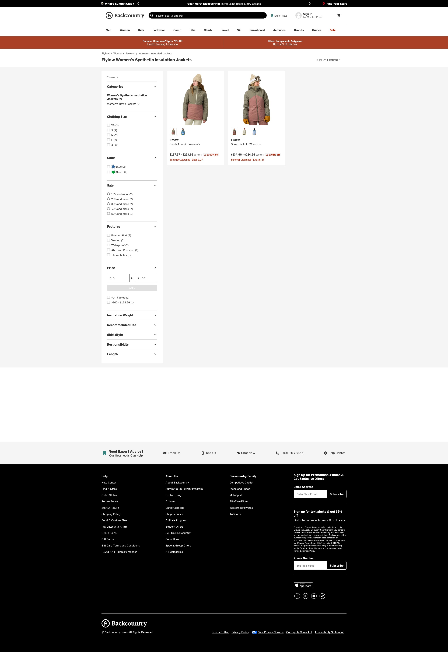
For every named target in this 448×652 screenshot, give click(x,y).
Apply (132, 287)
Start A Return (110, 507)
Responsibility (118, 344)
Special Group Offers (178, 545)
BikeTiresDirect (239, 501)
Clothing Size (117, 116)
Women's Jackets (124, 53)
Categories (115, 86)
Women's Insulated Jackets (155, 53)
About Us (172, 476)
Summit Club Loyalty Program (184, 488)
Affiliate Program (176, 520)
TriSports (235, 514)
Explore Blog (173, 495)
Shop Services (174, 514)
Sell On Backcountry (178, 532)
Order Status (109, 495)
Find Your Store (337, 3)
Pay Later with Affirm (115, 526)
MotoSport (236, 495)
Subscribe (337, 494)
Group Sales (109, 532)
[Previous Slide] (138, 3)
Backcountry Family (243, 476)
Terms (296, 550)
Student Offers (174, 526)
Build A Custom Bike (114, 520)
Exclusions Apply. (302, 529)
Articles (170, 501)
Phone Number (304, 558)
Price (111, 267)
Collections (172, 539)
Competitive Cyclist (241, 482)
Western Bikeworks (241, 507)
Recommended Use (121, 325)
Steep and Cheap (240, 488)
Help (105, 476)
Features (113, 226)
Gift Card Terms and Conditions (121, 545)
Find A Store (109, 488)
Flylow (106, 53)
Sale (110, 185)
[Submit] (151, 15)
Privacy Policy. (308, 550)
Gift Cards (108, 539)
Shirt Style (115, 334)
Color (111, 157)
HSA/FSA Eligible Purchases (119, 551)
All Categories (174, 551)
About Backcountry (177, 482)
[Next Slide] (309, 3)
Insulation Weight (120, 315)
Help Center (109, 482)
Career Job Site (175, 507)
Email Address (303, 486)
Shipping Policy (111, 514)
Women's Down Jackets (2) (123, 103)
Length (112, 354)
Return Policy (110, 501)
